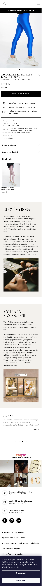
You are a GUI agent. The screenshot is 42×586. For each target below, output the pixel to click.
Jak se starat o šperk (11, 551)
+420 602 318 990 (16, 507)
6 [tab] (26, 439)
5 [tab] (23, 439)
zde (17, 567)
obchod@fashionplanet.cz (20, 498)
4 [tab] (21, 439)
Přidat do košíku (21, 94)
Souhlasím (21, 580)
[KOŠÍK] (34, 8)
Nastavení (21, 573)
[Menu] (38, 3)
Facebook (4, 517)
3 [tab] (19, 439)
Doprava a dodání (10, 152)
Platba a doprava (9, 540)
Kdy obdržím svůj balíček (13, 529)
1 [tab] (19, 69)
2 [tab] (22, 69)
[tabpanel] (21, 40)
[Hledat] (4, 3)
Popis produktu (9, 145)
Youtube (18, 517)
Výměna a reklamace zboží (13, 535)
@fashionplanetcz (20, 456)
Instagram (11, 517)
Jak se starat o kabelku (12, 546)
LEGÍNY (13, 121)
